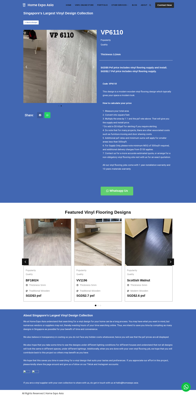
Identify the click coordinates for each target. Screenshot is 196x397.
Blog (134, 5)
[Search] (150, 5)
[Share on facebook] (40, 115)
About (144, 5)
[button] (127, 5)
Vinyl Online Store (84, 5)
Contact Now (164, 5)
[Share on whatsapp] (47, 115)
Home (68, 5)
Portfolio (102, 5)
